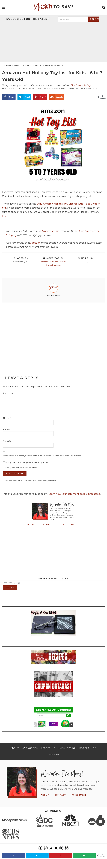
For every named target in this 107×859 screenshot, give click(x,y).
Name (7, 418)
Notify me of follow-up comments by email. (27, 462)
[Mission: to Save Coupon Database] (53, 698)
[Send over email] (84, 855)
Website (7, 441)
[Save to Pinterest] (60, 855)
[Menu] (3, 7)
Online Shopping (53, 265)
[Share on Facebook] (13, 855)
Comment (8, 393)
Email (6, 429)
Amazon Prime (50, 231)
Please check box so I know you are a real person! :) (30, 480)
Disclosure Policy (81, 85)
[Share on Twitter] (37, 855)
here (4, 216)
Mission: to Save (53, 7)
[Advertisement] (53, 41)
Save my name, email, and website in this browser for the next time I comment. (42, 455)
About (30, 525)
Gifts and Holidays (58, 262)
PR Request (69, 525)
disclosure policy (89, 89)
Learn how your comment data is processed (74, 493)
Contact (48, 525)
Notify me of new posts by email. (21, 467)
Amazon (35, 242)
